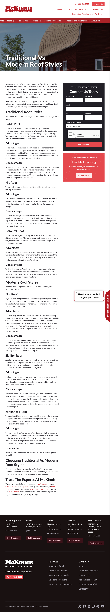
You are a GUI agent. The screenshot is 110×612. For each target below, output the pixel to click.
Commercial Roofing (58, 570)
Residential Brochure (88, 579)
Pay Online (99, 14)
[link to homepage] (18, 9)
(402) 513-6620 (32, 530)
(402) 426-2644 (11, 530)
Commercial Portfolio (88, 584)
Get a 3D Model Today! (94, 9)
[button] (54, 20)
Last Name (88, 96)
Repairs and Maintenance (60, 584)
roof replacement (44, 484)
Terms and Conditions (89, 570)
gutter (25, 486)
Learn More (83, 175)
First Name (70, 96)
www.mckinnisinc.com (38, 489)
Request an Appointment (82, 14)
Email (68, 105)
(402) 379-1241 (73, 533)
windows (9, 486)
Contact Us (98, 4)
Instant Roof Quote (75, 9)
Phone (68, 114)
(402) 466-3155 (53, 533)
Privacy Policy (85, 575)
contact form (14, 492)
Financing (61, 9)
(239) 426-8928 (94, 536)
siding (16, 486)
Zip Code (88, 114)
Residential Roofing (57, 566)
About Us (83, 566)
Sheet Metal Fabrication (59, 575)
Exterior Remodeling (58, 579)
